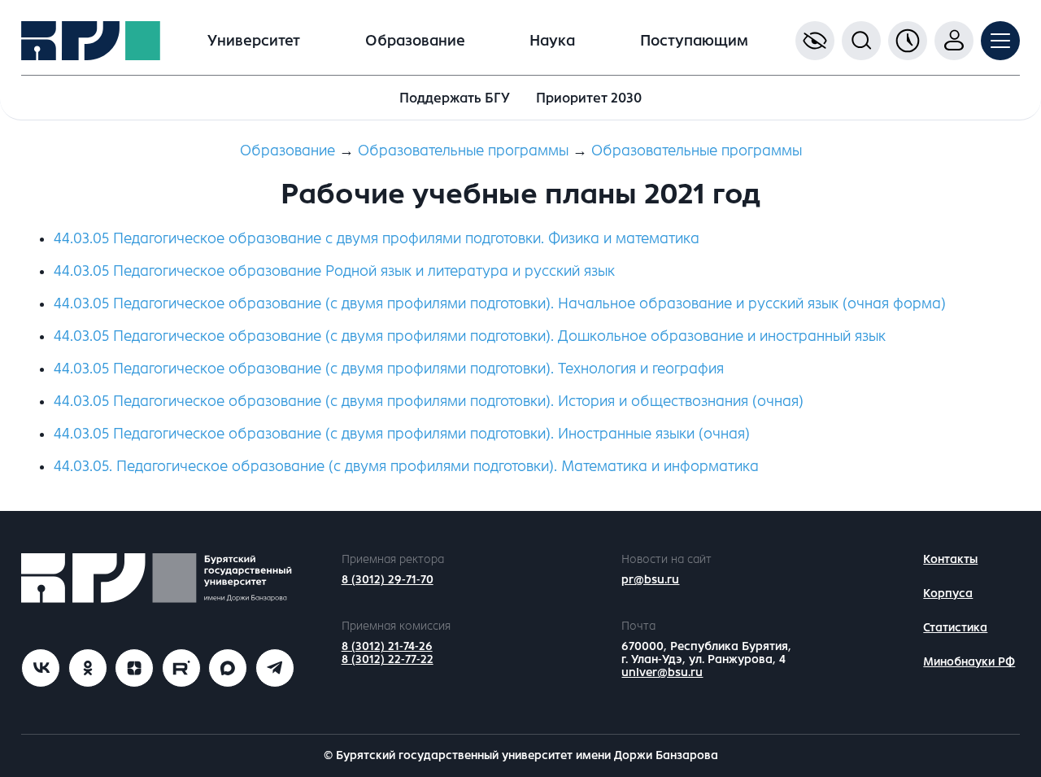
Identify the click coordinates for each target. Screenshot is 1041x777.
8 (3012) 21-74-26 (387, 646)
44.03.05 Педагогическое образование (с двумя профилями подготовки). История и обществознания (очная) (429, 401)
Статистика (955, 628)
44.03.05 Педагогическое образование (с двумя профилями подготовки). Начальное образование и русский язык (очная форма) (500, 303)
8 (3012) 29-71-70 (387, 580)
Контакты (950, 559)
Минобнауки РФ (969, 662)
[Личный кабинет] (953, 40)
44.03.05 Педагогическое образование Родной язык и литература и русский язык (334, 271)
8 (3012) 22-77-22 (387, 659)
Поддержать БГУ (454, 98)
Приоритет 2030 (589, 98)
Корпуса (948, 593)
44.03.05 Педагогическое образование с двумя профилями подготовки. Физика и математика (376, 238)
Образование (415, 41)
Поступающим (694, 41)
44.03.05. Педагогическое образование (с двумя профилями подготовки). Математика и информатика (406, 466)
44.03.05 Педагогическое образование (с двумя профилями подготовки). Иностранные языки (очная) (402, 434)
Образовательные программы (463, 150)
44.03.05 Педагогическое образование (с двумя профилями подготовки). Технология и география (389, 368)
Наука (552, 41)
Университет (253, 41)
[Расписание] (907, 40)
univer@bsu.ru (662, 672)
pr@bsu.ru (650, 580)
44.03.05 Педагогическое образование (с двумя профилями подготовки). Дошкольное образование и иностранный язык (470, 336)
